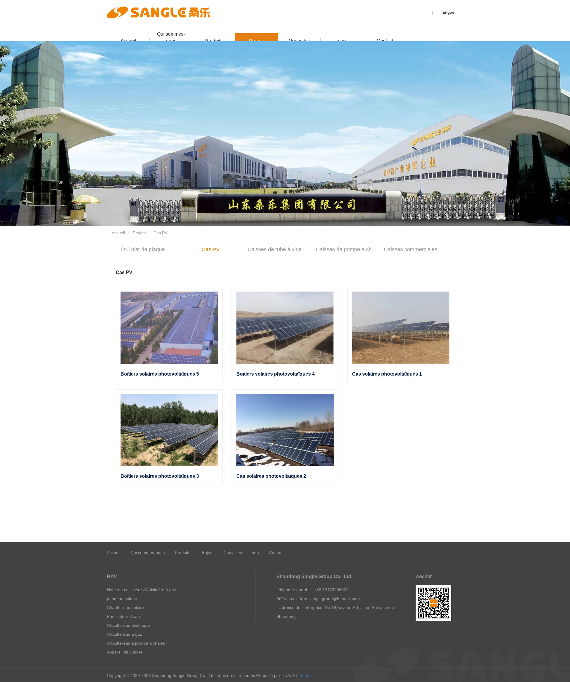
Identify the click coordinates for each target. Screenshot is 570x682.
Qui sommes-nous (171, 36)
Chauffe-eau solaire (125, 607)
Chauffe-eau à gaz (124, 634)
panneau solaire (122, 598)
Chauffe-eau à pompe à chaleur (137, 643)
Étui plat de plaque (143, 249)
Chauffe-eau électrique (128, 625)
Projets (256, 40)
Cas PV (211, 249)
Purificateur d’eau (123, 616)
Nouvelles (299, 40)
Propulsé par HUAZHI (276, 675)
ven (342, 40)
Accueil (128, 40)
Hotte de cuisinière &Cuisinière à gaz (141, 589)
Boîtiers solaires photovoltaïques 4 (275, 373)
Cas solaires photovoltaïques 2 (271, 476)
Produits (214, 40)
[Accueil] (158, 12)
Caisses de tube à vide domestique (279, 249)
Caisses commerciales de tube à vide (415, 249)
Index (306, 675)
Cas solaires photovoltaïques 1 (387, 373)
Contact (385, 40)
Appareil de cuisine (124, 652)
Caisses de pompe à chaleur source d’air (347, 249)
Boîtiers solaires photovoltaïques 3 (160, 476)
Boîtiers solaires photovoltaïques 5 (160, 373)
